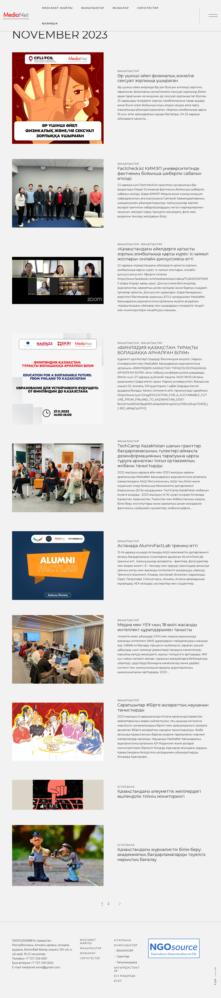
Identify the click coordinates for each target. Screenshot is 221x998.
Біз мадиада (124, 975)
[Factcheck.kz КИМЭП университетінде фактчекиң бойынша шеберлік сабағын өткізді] (58, 193)
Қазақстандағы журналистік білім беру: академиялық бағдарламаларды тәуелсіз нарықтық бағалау (161, 854)
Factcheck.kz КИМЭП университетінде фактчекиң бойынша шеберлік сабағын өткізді (159, 173)
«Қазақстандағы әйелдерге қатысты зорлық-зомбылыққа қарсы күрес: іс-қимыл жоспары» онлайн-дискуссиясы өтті (162, 253)
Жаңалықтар (128, 71)
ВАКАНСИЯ (125, 950)
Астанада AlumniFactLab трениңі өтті (157, 545)
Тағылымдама (127, 962)
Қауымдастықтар (127, 969)
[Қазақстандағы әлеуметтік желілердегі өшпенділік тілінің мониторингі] (58, 794)
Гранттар (123, 956)
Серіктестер (90, 958)
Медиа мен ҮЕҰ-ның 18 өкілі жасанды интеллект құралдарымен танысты (157, 627)
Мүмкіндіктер (126, 945)
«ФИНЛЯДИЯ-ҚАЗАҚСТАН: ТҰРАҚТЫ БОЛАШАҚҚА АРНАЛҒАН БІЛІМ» (157, 350)
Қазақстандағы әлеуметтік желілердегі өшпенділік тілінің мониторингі (159, 794)
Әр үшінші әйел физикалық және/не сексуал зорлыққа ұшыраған (155, 78)
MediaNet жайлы (88, 941)
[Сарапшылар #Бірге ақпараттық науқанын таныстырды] (58, 731)
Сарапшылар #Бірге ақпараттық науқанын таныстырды (163, 707)
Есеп (118, 980)
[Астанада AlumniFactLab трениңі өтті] (58, 565)
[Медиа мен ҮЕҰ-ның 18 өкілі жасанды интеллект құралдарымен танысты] (58, 649)
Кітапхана (126, 786)
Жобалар (87, 953)
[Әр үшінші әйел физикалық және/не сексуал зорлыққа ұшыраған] (58, 97)
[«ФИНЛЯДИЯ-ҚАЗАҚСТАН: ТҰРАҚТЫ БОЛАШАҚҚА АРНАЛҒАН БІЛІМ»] (58, 378)
